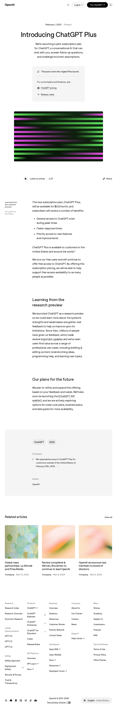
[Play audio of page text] (25, 178)
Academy (98, 613)
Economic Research (14, 619)
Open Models (55, 655)
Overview (31, 658)
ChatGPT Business (36, 615)
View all (108, 517)
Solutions (53, 613)
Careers (74, 619)
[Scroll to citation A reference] (58, 466)
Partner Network (56, 630)
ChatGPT (39, 442)
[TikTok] (30, 700)
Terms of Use (99, 649)
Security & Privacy (13, 675)
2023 (52, 442)
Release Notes (33, 644)
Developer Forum (58, 671)
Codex (30, 639)
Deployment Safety (14, 667)
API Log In (33, 664)
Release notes (45, 94)
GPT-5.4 (8, 647)
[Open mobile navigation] (111, 5)
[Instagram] (26, 700)
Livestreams (99, 624)
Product (68, 24)
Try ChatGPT (99, 5)
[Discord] (35, 700)
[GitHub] (21, 700)
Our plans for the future (10, 213)
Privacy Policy (100, 655)
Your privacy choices (56, 702)
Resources (53, 619)
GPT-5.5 (8, 641)
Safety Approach (12, 661)
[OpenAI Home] (9, 5)
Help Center (77, 638)
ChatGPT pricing (47, 88)
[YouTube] (11, 700)
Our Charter (76, 613)
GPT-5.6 (8, 636)
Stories (97, 608)
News (73, 624)
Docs (30, 669)
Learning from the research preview (11, 204)
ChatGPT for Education (36, 632)
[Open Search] (68, 5)
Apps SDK (54, 649)
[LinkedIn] (16, 700)
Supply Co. (98, 619)
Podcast (97, 630)
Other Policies (100, 660)
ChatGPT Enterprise (36, 623)
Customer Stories (57, 624)
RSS (95, 635)
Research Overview (13, 613)
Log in (77, 5)
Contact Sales (55, 635)
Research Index (12, 608)
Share (109, 178)
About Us (75, 608)
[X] (6, 700)
